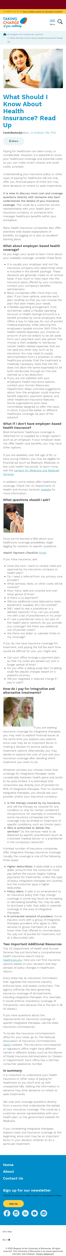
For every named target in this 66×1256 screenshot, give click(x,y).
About (8, 1171)
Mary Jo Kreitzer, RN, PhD (39, 132)
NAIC (7, 1044)
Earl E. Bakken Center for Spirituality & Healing (42, 11)
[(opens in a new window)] (7, 1215)
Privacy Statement (45, 1254)
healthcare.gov (12, 959)
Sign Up (13, 1203)
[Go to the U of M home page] (24, 5)
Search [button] (60, 21)
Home (4, 34)
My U (5, 1240)
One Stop (7, 1231)
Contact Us (13, 1178)
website (46, 489)
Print (43, 552)
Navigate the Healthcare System (26, 34)
